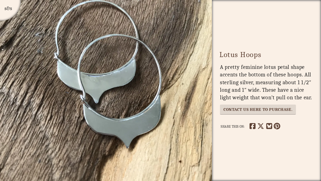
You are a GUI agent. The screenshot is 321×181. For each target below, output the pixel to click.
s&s (8, 8)
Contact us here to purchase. (257, 109)
